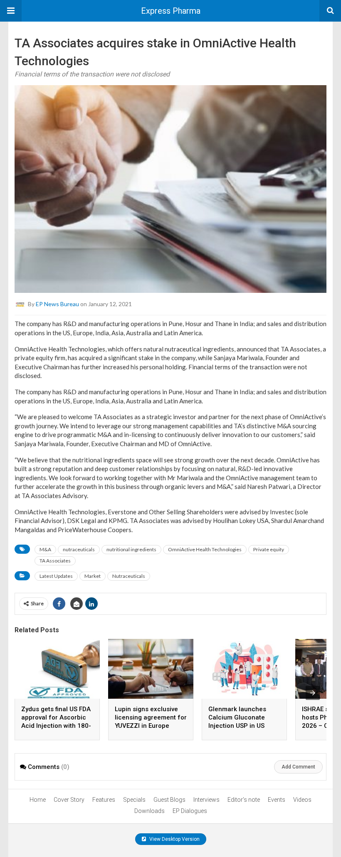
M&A (45, 549)
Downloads (149, 811)
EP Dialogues (190, 811)
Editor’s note (243, 799)
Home (38, 799)
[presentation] (313, 693)
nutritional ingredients (131, 549)
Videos (302, 799)
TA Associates (55, 560)
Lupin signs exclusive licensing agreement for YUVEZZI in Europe (151, 717)
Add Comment (298, 767)
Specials (134, 799)
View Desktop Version (174, 839)
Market (92, 576)
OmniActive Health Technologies (205, 549)
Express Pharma (170, 11)
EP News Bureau (57, 303)
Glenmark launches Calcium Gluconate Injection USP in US (237, 717)
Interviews (206, 799)
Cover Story (69, 799)
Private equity (268, 549)
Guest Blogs (169, 799)
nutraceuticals (79, 549)
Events (276, 799)
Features (103, 799)
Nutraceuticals (128, 576)
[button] (11, 11)
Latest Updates (56, 576)
